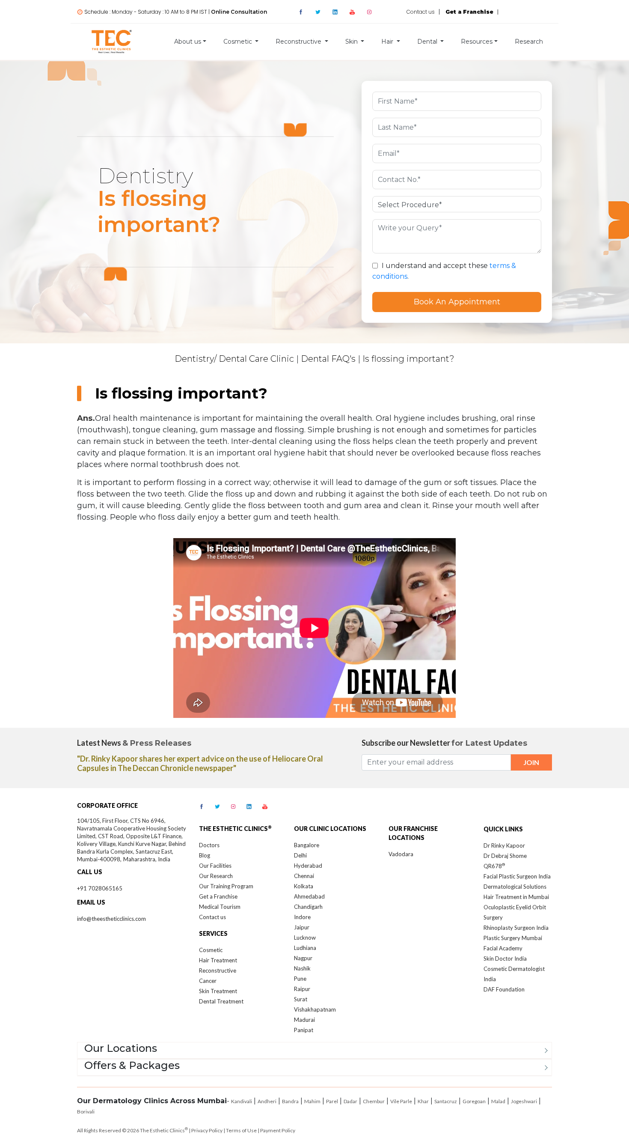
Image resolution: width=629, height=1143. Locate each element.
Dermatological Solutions (515, 886)
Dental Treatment (221, 1001)
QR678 (494, 866)
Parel (332, 1101)
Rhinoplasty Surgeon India (516, 927)
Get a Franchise (218, 896)
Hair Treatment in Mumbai (516, 896)
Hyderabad (308, 865)
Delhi (300, 855)
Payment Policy (277, 1130)
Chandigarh (308, 906)
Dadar (350, 1101)
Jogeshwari (524, 1101)
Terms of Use (241, 1130)
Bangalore (306, 845)
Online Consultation (239, 12)
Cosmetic (211, 950)
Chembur (374, 1101)
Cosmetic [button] (238, 41)
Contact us (420, 11)
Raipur (302, 988)
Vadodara (401, 854)
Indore (302, 917)
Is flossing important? (408, 359)
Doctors (209, 845)
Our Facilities (215, 865)
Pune (300, 978)
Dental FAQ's (328, 359)
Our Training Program (226, 886)
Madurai (304, 1019)
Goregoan (474, 1101)
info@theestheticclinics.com (111, 918)
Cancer (208, 980)
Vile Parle (401, 1101)
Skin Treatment (218, 991)
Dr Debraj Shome (505, 855)
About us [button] (187, 41)
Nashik (302, 968)
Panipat (303, 1030)
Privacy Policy (207, 1130)
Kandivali (241, 1101)
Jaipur (301, 927)
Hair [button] (388, 41)
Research (529, 41)
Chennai (304, 875)
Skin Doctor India (505, 958)
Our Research (216, 875)
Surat (300, 999)
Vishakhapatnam (315, 1009)
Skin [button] (352, 41)
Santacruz (445, 1101)
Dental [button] (428, 41)
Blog (204, 855)
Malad (498, 1101)
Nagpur (303, 958)
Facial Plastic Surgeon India (517, 876)
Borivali (86, 1111)
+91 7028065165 (99, 888)
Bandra (290, 1101)
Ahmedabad (309, 896)
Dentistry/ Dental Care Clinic (234, 359)
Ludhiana (305, 947)
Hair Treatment (218, 960)
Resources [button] (477, 41)
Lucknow (305, 937)
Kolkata (303, 886)
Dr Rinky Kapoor (504, 845)
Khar (423, 1101)
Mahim (312, 1101)
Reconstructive (217, 970)
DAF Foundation (504, 989)
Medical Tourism (219, 906)
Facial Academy (503, 948)
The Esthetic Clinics (164, 1130)
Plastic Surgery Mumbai (513, 938)
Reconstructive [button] (299, 41)
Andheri (267, 1101)
